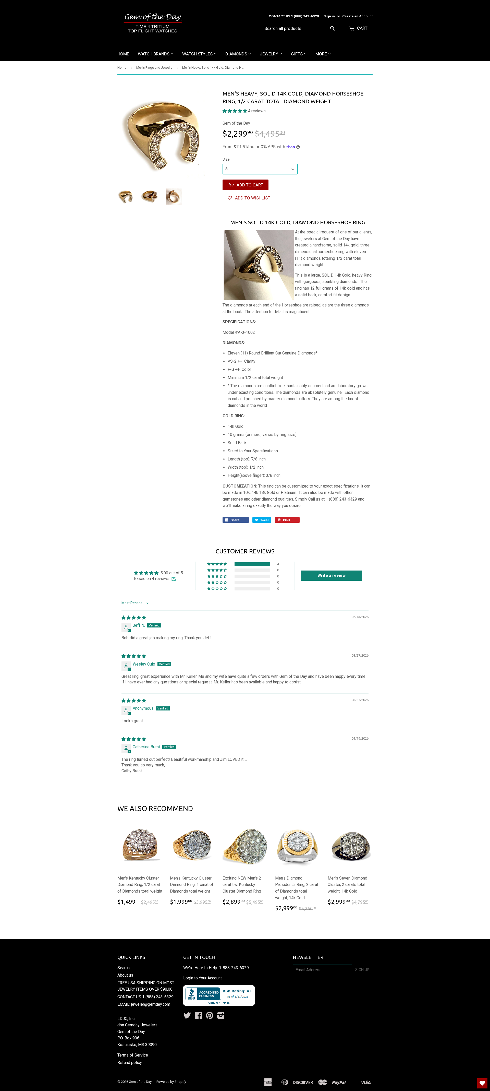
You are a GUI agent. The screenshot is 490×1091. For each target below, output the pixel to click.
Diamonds (236, 53)
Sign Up (362, 969)
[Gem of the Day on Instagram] (221, 1017)
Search (123, 967)
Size (226, 159)
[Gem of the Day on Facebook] (198, 1017)
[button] (235, 111)
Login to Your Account (202, 978)
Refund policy (129, 1062)
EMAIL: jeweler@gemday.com (143, 1004)
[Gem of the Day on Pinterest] (209, 1017)
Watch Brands (154, 53)
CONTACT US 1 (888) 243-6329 (145, 996)
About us (125, 975)
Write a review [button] (331, 575)
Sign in (329, 16)
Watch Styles (198, 53)
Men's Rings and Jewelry (154, 67)
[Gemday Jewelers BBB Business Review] (219, 1004)
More (321, 53)
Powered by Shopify (171, 1082)
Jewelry (269, 53)
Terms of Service (132, 1055)
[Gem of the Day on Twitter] (187, 1017)
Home (123, 53)
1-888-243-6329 (234, 967)
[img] (133, 617)
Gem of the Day (140, 1082)
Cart (362, 28)
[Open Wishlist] (482, 1083)
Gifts (297, 53)
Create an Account (357, 16)
